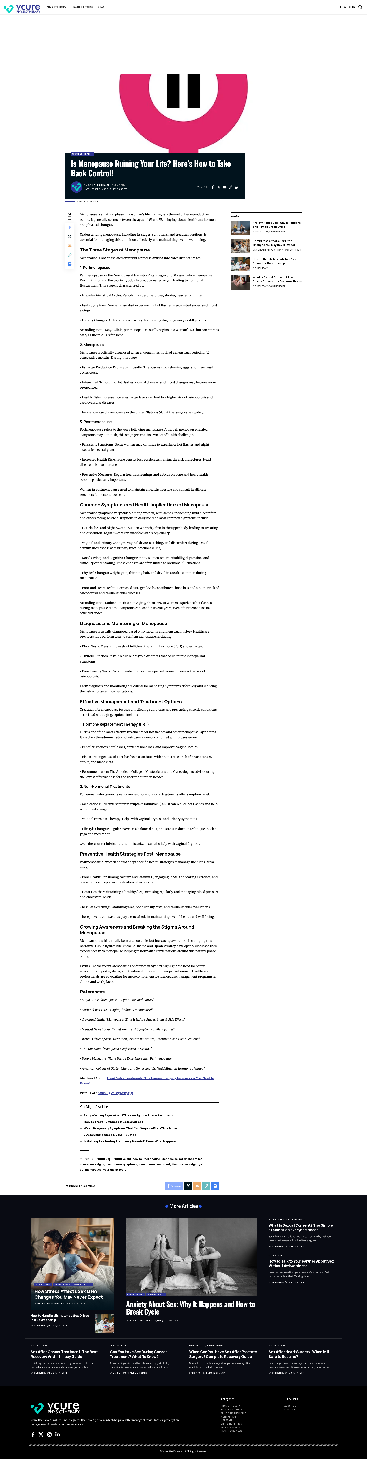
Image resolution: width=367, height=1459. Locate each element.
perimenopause (90, 1169)
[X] (345, 7)
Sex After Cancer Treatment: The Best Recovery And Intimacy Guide (64, 1354)
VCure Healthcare (99, 185)
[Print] (236, 187)
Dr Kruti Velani (121, 1159)
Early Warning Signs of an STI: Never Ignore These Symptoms (128, 1115)
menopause (152, 1159)
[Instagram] (349, 7)
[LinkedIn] (353, 7)
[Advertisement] (183, 43)
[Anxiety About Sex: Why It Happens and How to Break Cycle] (240, 228)
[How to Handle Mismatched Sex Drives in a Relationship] (240, 264)
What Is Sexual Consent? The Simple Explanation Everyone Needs (277, 279)
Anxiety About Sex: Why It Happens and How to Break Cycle (277, 225)
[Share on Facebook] (212, 187)
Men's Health (260, 249)
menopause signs (92, 1164)
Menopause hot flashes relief (182, 1159)
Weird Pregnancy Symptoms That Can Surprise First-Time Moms (131, 1128)
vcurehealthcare (114, 1169)
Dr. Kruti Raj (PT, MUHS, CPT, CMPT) (54, 1303)
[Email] (224, 187)
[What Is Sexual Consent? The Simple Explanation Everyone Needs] (240, 282)
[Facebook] (341, 7)
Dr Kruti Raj (102, 1159)
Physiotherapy (260, 231)
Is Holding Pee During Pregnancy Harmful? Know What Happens (130, 1141)
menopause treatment (154, 1164)
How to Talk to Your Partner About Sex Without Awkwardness (301, 1263)
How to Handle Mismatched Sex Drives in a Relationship (274, 261)
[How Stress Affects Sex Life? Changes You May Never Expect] (240, 246)
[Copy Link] (230, 187)
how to (137, 1159)
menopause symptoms (121, 1164)
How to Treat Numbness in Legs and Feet (113, 1122)
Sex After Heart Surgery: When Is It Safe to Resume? (299, 1354)
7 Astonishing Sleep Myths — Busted (110, 1135)
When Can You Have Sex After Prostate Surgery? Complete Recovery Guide (223, 1354)
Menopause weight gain (188, 1164)
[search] (360, 7)
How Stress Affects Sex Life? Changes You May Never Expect (274, 243)
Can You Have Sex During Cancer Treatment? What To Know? (138, 1354)
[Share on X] (218, 187)
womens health (82, 153)
